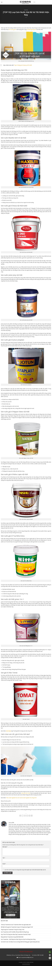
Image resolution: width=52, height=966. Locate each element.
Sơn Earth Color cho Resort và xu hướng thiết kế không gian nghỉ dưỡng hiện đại (20, 942)
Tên (4, 857)
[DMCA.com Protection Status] (26, 964)
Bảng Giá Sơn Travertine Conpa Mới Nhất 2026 (12, 937)
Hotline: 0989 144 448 (38, 955)
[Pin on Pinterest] (29, 816)
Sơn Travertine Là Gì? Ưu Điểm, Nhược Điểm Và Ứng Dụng (15, 932)
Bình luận (5, 846)
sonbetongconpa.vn (31, 29)
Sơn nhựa (8, 731)
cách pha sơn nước (25, 793)
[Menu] (1, 2)
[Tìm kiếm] (34, 2)
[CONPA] (25, 2)
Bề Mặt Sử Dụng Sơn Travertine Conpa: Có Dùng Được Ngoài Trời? (17, 927)
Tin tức (26, 10)
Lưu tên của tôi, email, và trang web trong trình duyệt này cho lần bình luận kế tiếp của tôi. (25, 869)
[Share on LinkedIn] (32, 816)
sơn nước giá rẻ (12, 29)
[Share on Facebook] (22, 816)
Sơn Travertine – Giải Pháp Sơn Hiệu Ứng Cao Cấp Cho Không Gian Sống (18, 939)
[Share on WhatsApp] (20, 816)
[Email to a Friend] (27, 816)
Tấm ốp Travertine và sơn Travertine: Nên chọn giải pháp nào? (16, 924)
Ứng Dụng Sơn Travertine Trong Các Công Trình (12, 929)
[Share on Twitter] (25, 816)
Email (4, 863)
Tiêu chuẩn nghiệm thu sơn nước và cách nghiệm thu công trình (21, 797)
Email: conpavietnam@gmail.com (25, 957)
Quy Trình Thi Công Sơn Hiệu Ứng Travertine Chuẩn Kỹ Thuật (16, 934)
